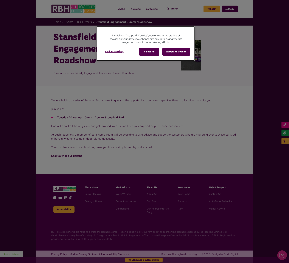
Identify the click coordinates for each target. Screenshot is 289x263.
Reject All (149, 51)
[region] (146, 43)
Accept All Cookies (176, 51)
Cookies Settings (114, 51)
